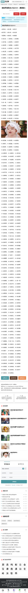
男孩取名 (10, 520)
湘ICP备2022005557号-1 (17, 583)
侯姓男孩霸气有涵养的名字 (17, 427)
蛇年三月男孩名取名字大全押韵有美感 (11, 535)
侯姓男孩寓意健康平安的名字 (18, 435)
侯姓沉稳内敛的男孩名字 (16, 410)
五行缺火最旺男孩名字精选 (8, 549)
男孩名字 (16, 4)
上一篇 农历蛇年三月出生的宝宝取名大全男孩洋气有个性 (7, 398)
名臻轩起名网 (4, 4)
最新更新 (12, 580)
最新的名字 (4, 523)
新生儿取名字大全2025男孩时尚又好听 (11, 538)
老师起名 (22, 378)
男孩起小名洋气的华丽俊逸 (8, 510)
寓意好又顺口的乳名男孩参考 (9, 494)
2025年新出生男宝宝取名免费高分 (10, 540)
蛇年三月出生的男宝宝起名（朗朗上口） (10, 502)
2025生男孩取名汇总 (7, 553)
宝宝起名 (10, 4)
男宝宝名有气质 (6, 496)
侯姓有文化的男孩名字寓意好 (18, 444)
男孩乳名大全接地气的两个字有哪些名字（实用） (11, 551)
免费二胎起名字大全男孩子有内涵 (10, 542)
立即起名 (14, 481)
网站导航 (8, 580)
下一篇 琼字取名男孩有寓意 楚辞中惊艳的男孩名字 (21, 397)
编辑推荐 (6, 516)
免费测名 (23, 13)
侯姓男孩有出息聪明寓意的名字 (18, 418)
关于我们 (20, 580)
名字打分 (13, 378)
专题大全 (16, 580)
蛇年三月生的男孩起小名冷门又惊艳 (11, 506)
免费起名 (16, 13)
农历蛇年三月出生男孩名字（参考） (11, 499)
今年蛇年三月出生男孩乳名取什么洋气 (11, 508)
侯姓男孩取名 (17, 520)
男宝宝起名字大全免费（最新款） (10, 544)
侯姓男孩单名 (13, 452)
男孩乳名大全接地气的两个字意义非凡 (11, 547)
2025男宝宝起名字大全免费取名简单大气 (11, 533)
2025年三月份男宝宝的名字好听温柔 (11, 503)
